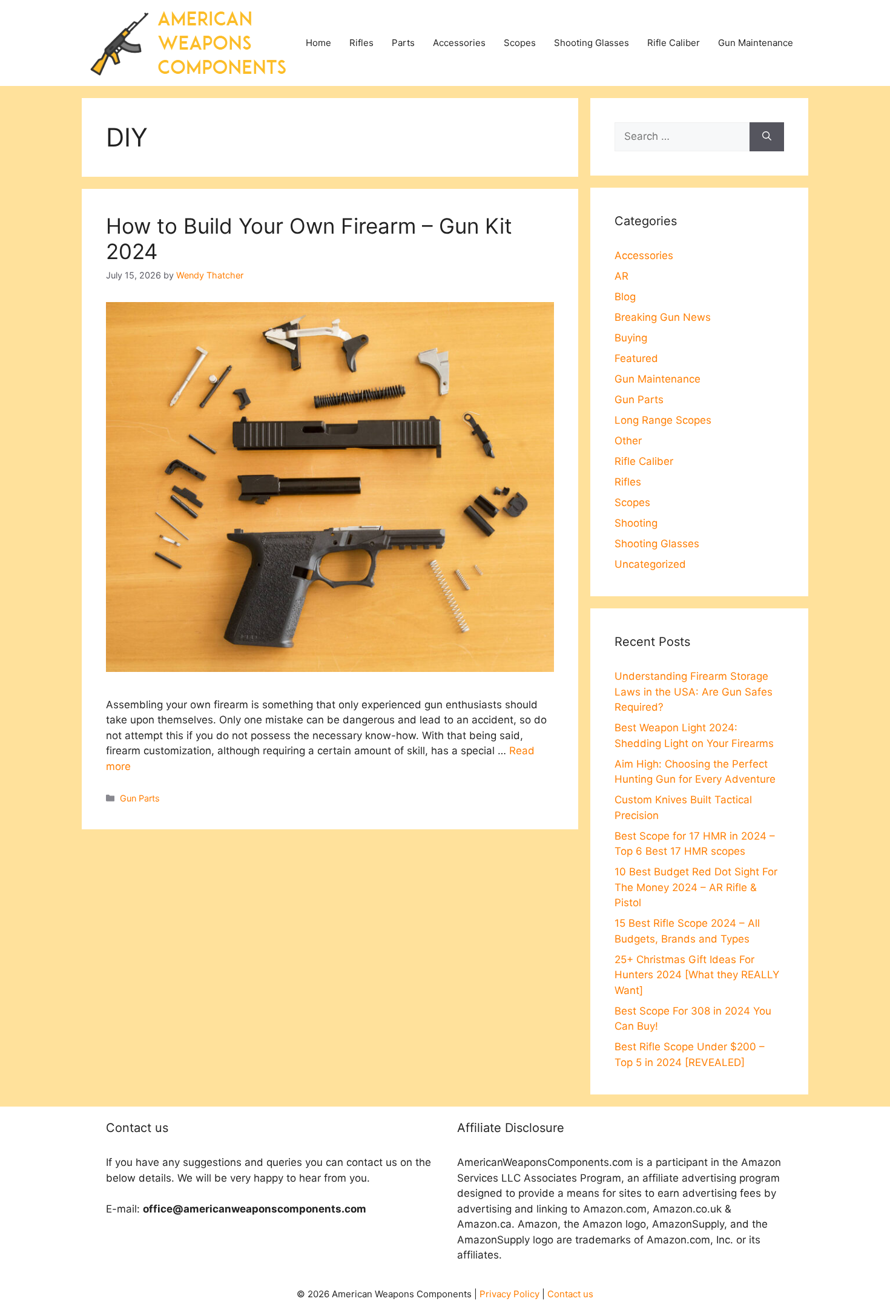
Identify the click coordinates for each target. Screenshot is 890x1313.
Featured (636, 358)
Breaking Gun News (663, 317)
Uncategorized (650, 564)
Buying (631, 338)
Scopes (520, 42)
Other (628, 441)
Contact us (570, 1294)
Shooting (636, 523)
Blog (625, 297)
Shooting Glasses (591, 42)
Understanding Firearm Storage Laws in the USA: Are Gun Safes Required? (694, 691)
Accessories (459, 42)
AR (621, 276)
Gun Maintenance (755, 42)
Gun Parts (140, 798)
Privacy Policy (509, 1294)
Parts (403, 42)
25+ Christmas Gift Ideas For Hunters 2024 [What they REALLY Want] (697, 974)
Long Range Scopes (663, 420)
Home (318, 42)
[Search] (767, 136)
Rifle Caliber (673, 42)
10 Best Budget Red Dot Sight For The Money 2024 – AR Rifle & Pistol (696, 887)
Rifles (361, 42)
